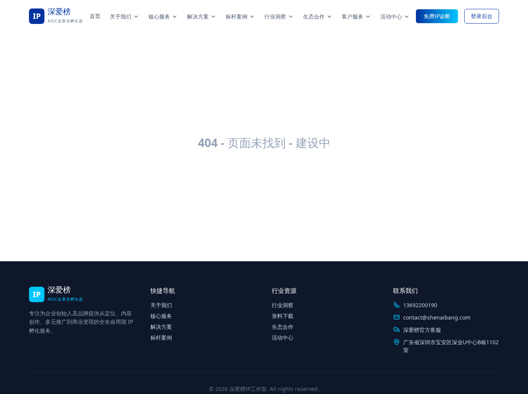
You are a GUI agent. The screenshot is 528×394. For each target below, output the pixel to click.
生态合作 (314, 16)
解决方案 (198, 16)
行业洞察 (275, 16)
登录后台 (481, 16)
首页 (95, 16)
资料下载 (282, 316)
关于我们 (120, 16)
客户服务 (352, 16)
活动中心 (391, 16)
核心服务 (159, 16)
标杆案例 (236, 16)
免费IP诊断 (437, 16)
